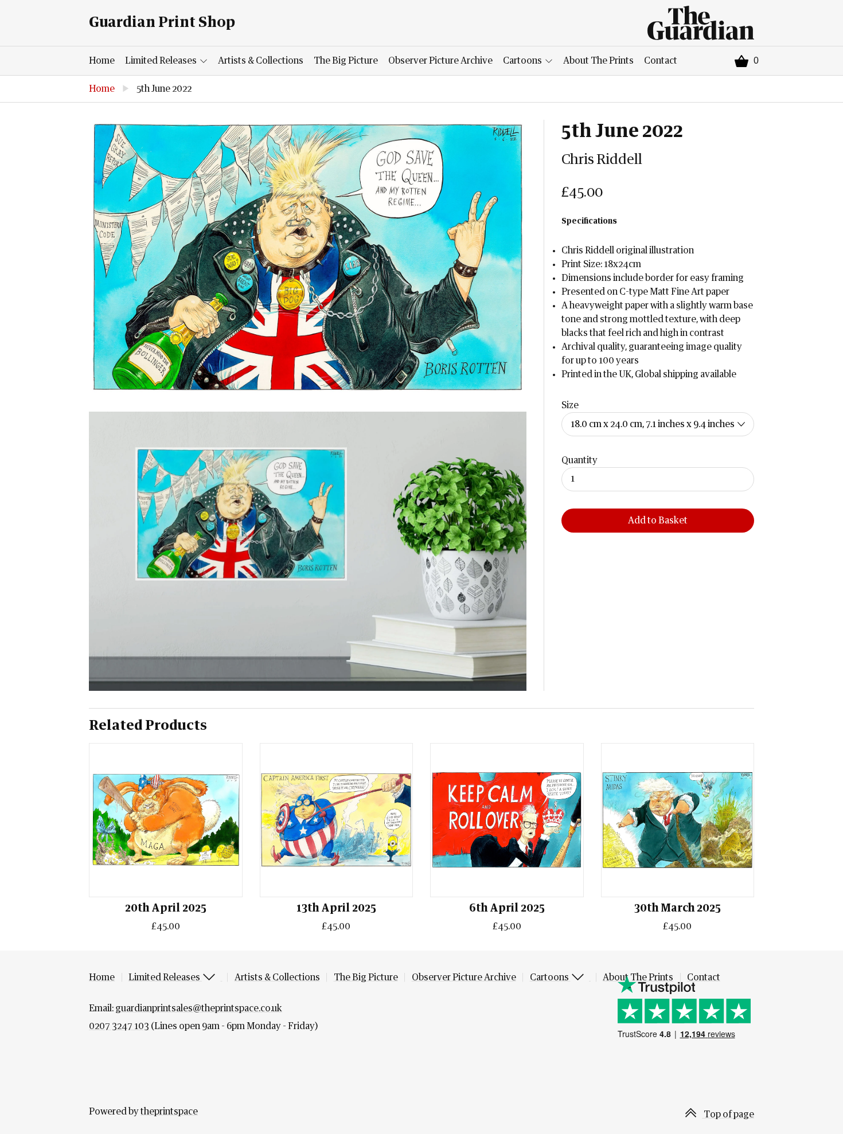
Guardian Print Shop (162, 22)
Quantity (579, 460)
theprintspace (169, 1111)
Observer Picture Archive (440, 60)
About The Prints (598, 60)
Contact (660, 60)
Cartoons (523, 60)
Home (102, 60)
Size (570, 405)
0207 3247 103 (119, 1026)
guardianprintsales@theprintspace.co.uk (198, 1008)
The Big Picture (346, 60)
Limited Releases (161, 60)
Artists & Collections (260, 60)
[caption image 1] (307, 257)
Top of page (728, 1114)
